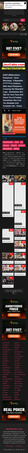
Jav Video (5, 381)
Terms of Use (9, 446)
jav (21, 142)
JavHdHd (17, 345)
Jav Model (17, 365)
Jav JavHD (17, 390)
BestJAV (5, 365)
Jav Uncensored (7, 399)
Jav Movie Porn (18, 372)
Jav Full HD (6, 342)
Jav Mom (5, 358)
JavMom (5, 354)
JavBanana (6, 370)
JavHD (16, 349)
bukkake (16, 148)
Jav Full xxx (17, 370)
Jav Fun (5, 390)
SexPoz (5, 363)
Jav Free (5, 356)
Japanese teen (7, 367)
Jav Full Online (18, 352)
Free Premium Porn (19, 374)
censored (13, 145)
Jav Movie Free (7, 397)
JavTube (5, 347)
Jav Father (17, 363)
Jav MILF (16, 395)
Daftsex (5, 376)
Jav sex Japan (18, 386)
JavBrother (6, 374)
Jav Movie (17, 358)
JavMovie (17, 399)
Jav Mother (6, 361)
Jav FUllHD (6, 386)
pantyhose (22, 145)
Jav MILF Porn (7, 349)
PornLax (16, 376)
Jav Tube (5, 395)
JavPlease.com (14, 429)
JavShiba (17, 367)
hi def (16, 142)
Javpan (16, 392)
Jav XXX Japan (18, 356)
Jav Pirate (17, 388)
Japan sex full (18, 383)
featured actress (8, 142)
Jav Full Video (18, 379)
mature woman (7, 148)
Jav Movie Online (7, 379)
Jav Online (6, 352)
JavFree (16, 342)
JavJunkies (6, 345)
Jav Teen (5, 392)
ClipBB (5, 383)
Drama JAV (6, 388)
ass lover (6, 145)
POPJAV (16, 347)
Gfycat (16, 397)
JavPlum (16, 361)
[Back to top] (23, 448)
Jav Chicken (17, 381)
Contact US (19, 446)
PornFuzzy (17, 354)
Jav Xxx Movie (7, 372)
